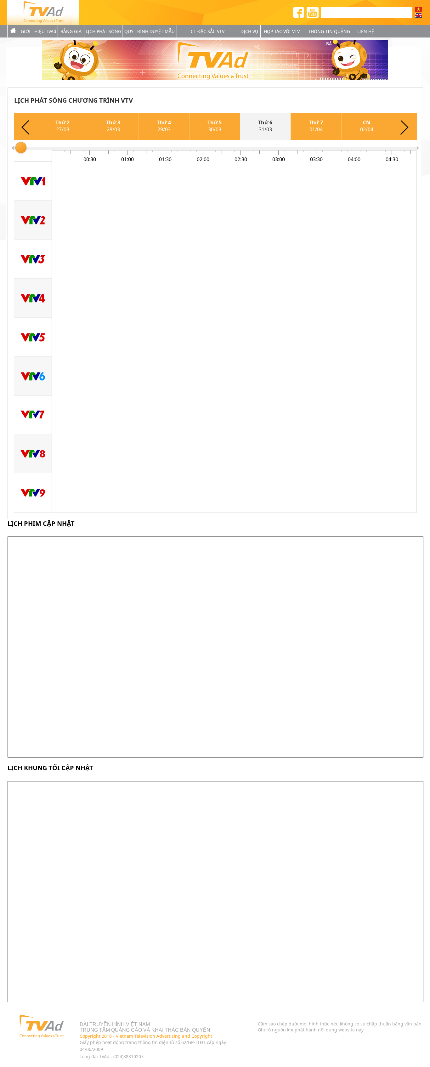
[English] (418, 15)
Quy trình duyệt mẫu (149, 31)
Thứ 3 (113, 126)
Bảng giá (71, 31)
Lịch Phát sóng (103, 31)
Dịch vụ (249, 31)
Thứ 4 (164, 126)
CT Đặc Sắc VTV (207, 31)
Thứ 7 (316, 126)
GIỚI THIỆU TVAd (38, 31)
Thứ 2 (62, 126)
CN (366, 126)
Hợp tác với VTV (282, 31)
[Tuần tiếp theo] (404, 126)
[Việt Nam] (418, 9)
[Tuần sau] (25, 126)
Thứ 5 (214, 126)
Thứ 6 (265, 126)
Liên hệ (365, 31)
